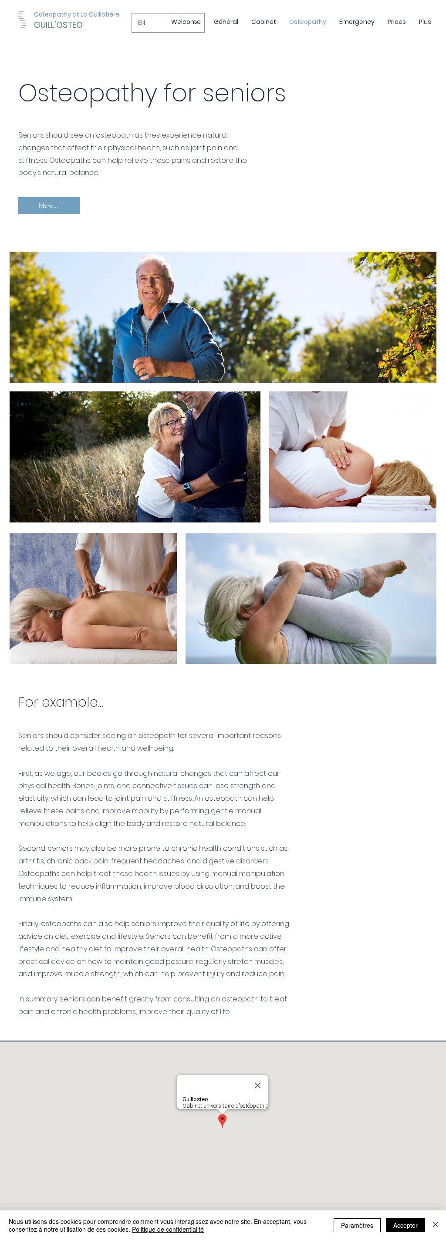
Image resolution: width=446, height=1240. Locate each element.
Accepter (405, 1225)
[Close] (435, 1225)
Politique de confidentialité (168, 1229)
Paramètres (357, 1225)
